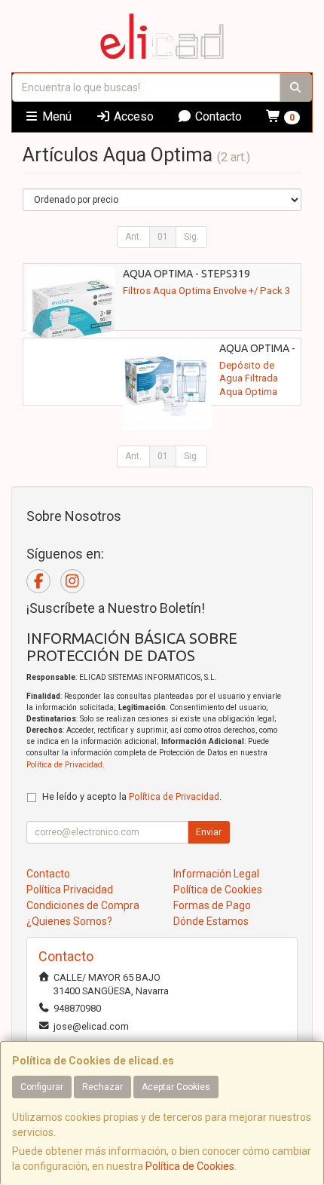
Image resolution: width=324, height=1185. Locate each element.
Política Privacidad (69, 889)
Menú (55, 116)
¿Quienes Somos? (69, 921)
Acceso (132, 116)
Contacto (217, 116)
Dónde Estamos (211, 921)
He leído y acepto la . (132, 796)
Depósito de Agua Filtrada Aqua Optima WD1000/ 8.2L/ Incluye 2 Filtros (253, 391)
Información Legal (216, 874)
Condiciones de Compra (82, 905)
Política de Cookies (189, 1166)
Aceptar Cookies (176, 1087)
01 (162, 236)
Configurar (41, 1087)
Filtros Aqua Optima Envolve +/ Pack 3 (206, 290)
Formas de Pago (212, 905)
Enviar (209, 832)
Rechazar (102, 1087)
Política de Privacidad (64, 765)
